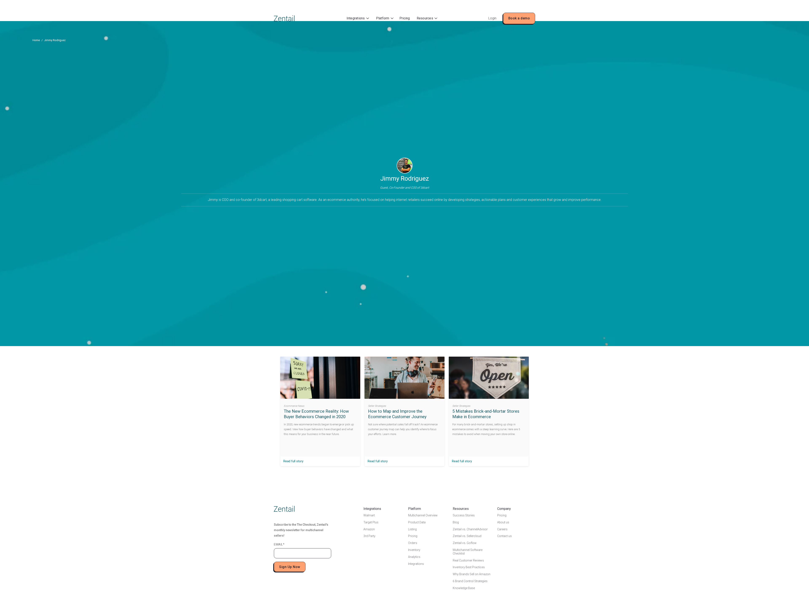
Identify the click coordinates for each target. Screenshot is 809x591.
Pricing (404, 18)
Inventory (414, 550)
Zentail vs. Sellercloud (467, 536)
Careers (502, 529)
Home (36, 40)
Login (492, 18)
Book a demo (519, 18)
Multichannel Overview (423, 515)
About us (503, 522)
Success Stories (464, 515)
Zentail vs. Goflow (465, 543)
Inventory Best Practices (469, 567)
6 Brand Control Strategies (470, 581)
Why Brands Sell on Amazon (471, 574)
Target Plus (370, 522)
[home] (284, 18)
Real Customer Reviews (468, 560)
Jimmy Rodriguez (55, 40)
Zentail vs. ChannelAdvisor (470, 529)
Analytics (414, 557)
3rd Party (369, 536)
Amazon (369, 529)
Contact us (504, 536)
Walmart (369, 515)
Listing (412, 529)
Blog (456, 522)
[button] (358, 18)
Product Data (417, 522)
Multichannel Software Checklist (467, 551)
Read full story (293, 461)
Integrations (416, 563)
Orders (412, 543)
